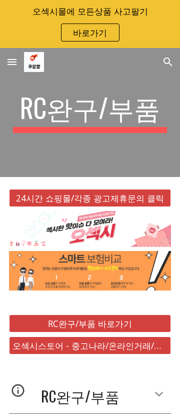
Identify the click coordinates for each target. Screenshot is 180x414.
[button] (12, 62)
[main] (90, 112)
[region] (90, 24)
